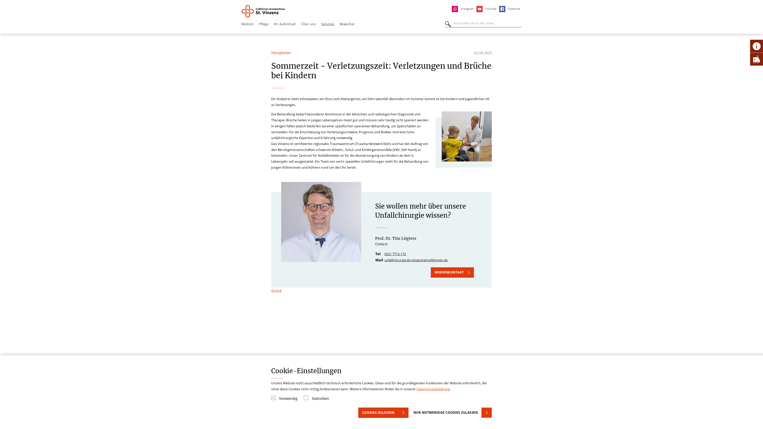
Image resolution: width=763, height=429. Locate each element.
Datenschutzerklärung (433, 389)
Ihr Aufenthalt (285, 24)
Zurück (276, 290)
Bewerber (347, 24)
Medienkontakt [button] (449, 272)
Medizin (247, 24)
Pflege (264, 24)
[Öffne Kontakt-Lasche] (756, 46)
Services (327, 24)
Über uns (308, 24)
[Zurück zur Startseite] (263, 11)
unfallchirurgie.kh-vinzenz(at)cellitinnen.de (416, 260)
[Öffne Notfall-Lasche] (756, 59)
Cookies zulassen (378, 412)
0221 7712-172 (395, 254)
